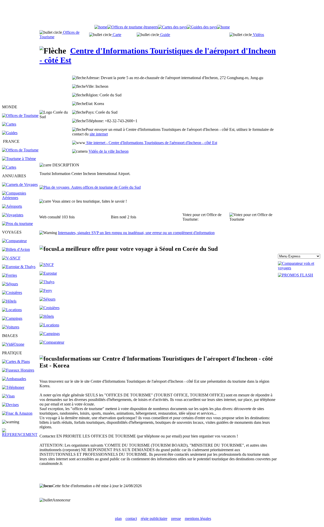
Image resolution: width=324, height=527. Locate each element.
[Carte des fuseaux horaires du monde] (18, 370)
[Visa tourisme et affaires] (8, 396)
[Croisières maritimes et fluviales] (12, 292)
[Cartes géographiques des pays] (9, 124)
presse (176, 518)
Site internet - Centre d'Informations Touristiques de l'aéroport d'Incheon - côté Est (151, 142)
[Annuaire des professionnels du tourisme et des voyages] (17, 223)
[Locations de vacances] (12, 310)
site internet (99, 134)
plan (118, 518)
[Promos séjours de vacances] (10, 284)
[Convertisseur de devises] (10, 404)
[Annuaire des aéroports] (12, 206)
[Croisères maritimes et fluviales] (49, 308)
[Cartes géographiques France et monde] (16, 361)
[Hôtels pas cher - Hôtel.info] (46, 316)
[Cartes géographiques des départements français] (9, 167)
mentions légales (198, 518)
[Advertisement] (162, 13)
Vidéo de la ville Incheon (109, 151)
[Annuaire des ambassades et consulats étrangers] (14, 379)
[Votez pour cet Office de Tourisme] (253, 217)
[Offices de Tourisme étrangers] (20, 115)
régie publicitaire (154, 518)
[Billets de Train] (46, 264)
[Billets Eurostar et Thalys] (48, 273)
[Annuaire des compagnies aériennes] (20, 198)
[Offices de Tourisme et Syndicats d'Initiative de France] (20, 150)
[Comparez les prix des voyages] (51, 342)
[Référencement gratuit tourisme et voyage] (20, 434)
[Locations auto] (10, 327)
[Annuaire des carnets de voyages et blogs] (20, 184)
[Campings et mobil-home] (12, 318)
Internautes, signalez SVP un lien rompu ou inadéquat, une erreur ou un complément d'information (136, 233)
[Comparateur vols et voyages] (14, 241)
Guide (164, 34)
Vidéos (258, 34)
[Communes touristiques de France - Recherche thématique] (19, 158)
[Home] (100, 27)
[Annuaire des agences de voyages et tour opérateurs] (12, 215)
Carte (116, 34)
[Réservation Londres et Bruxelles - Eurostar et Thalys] (18, 267)
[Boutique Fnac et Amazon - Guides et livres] (17, 413)
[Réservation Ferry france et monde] (9, 275)
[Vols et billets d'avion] (16, 249)
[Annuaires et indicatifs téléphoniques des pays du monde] (13, 387)
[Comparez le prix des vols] (300, 268)
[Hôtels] (9, 301)
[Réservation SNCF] (11, 258)
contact (131, 518)
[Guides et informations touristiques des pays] (9, 133)
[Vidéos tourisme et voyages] (13, 344)
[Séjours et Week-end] (47, 299)
